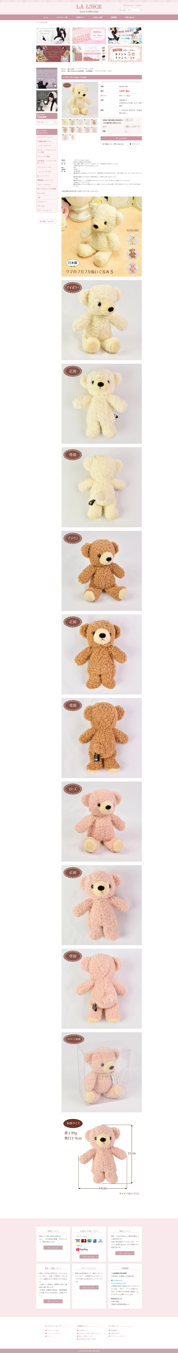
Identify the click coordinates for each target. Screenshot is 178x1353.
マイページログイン (54, 1333)
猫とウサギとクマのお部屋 (76, 71)
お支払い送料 (97, 17)
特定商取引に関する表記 (87, 1339)
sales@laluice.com (119, 1283)
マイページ (135, 144)
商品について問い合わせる (114, 144)
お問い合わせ (129, 17)
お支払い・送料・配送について (90, 1333)
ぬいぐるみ (71, 69)
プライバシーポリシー (118, 1336)
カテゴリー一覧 (62, 17)
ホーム (46, 17)
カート (49, 1336)
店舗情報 (114, 17)
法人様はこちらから (47, 221)
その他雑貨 (89, 71)
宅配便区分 (123, 100)
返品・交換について (86, 1336)
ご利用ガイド (80, 17)
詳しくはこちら (53, 1248)
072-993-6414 (117, 1280)
